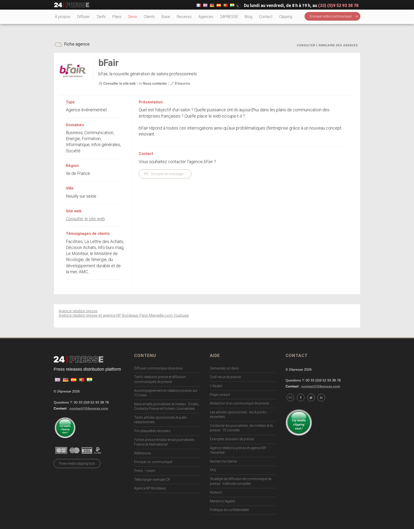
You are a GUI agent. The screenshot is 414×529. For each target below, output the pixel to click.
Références (142, 453)
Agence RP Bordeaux (150, 488)
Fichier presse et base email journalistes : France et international (165, 442)
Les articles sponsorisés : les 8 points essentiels (238, 414)
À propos (62, 16)
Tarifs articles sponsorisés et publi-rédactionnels (160, 420)
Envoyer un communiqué (153, 462)
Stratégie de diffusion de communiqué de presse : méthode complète (240, 481)
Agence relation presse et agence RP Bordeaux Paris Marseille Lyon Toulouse (124, 315)
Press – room (144, 471)
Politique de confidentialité (229, 510)
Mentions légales (222, 501)
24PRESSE (229, 16)
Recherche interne (223, 461)
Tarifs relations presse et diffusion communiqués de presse (160, 379)
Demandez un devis (224, 368)
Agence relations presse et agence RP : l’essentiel (239, 450)
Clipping (285, 16)
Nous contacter (154, 83)
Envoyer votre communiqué (330, 16)
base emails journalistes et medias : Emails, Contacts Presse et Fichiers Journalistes (166, 406)
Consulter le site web (119, 83)
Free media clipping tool (77, 463)
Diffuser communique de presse (158, 368)
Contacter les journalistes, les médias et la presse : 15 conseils (241, 428)
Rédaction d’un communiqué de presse (239, 403)
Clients (149, 16)
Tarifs (101, 16)
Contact (265, 16)
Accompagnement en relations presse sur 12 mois (165, 393)
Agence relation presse (78, 311)
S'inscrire (182, 83)
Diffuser (83, 16)
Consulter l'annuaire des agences (327, 45)
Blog (248, 16)
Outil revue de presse (225, 377)
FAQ (213, 470)
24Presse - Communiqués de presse (72, 5)
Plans (116, 16)
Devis (132, 16)
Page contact (220, 395)
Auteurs (216, 492)
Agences (205, 16)
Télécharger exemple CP (152, 479)
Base (165, 16)
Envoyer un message (167, 174)
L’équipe (216, 386)
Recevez (184, 16)
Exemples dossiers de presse (232, 439)
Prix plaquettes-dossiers (152, 431)
